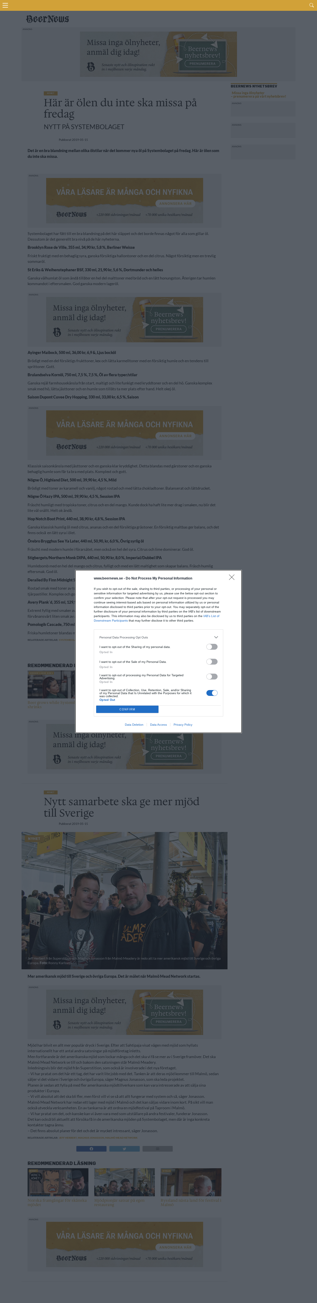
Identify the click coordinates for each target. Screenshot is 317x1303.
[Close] (233, 579)
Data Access (158, 724)
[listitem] (158, 637)
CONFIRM (127, 709)
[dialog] (158, 651)
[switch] (212, 647)
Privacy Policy (183, 724)
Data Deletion (134, 724)
